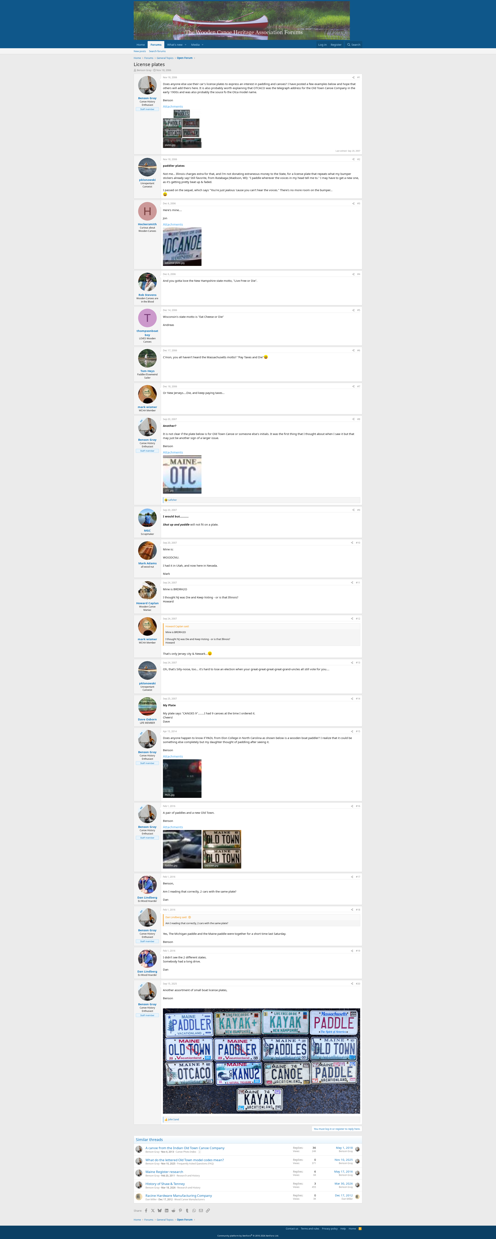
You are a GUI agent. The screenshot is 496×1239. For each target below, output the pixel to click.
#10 (358, 542)
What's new (175, 44)
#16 (358, 806)
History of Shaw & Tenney (165, 1183)
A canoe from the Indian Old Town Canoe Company (185, 1148)
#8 (358, 419)
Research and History (188, 1175)
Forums (156, 44)
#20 (358, 983)
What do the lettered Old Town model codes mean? (185, 1160)
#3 (358, 203)
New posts (140, 51)
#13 (358, 662)
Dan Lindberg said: (176, 917)
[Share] (353, 77)
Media (195, 44)
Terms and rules (310, 1228)
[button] (185, 44)
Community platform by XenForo (248, 1235)
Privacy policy (330, 1228)
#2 (358, 159)
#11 (358, 582)
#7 (358, 386)
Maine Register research (164, 1171)
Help (343, 1228)
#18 (358, 909)
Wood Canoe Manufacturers (189, 1199)
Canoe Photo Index (186, 1151)
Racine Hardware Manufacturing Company (179, 1195)
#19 (358, 950)
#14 (358, 698)
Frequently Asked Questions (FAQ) (195, 1163)
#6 (358, 350)
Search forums (157, 51)
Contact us (292, 1228)
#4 (358, 274)
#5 (358, 310)
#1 (358, 77)
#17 (358, 876)
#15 (358, 731)
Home (141, 44)
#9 (358, 510)
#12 (358, 618)
